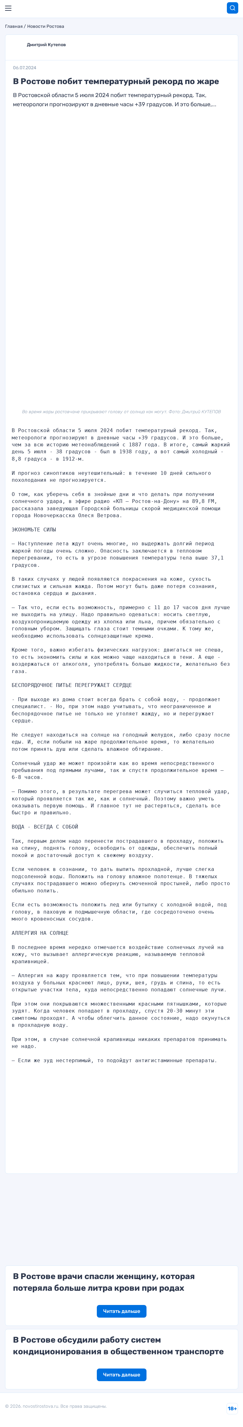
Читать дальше (121, 1311)
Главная (14, 26)
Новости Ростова (45, 26)
